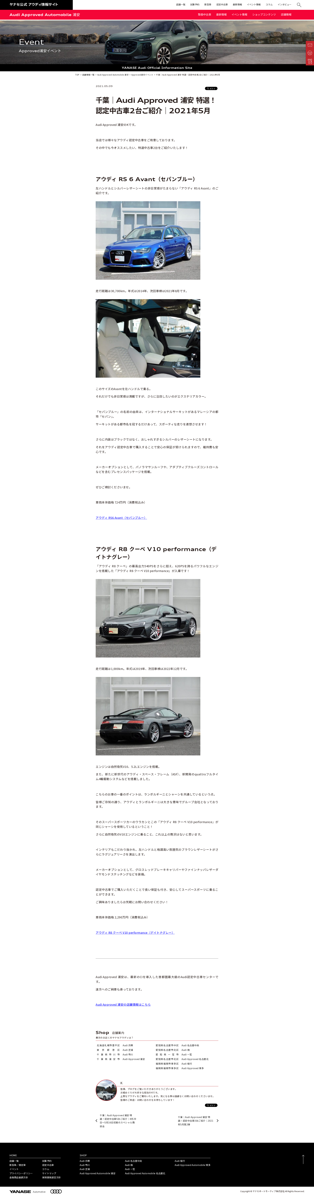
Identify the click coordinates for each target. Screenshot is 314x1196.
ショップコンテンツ (264, 14)
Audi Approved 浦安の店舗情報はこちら (123, 1004)
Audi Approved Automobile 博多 (192, 1165)
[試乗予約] (310, 53)
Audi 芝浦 (85, 1169)
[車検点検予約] (310, 61)
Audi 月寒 (85, 1160)
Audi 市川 (85, 1165)
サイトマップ (49, 1173)
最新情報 (221, 14)
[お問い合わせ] (310, 45)
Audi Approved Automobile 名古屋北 (145, 1173)
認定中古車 (48, 1165)
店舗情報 (286, 14)
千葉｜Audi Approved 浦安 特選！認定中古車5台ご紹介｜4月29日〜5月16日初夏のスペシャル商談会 (118, 1121)
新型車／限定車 (17, 1165)
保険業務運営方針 (51, 1177)
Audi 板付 (180, 1160)
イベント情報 (239, 14)
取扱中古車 (204, 14)
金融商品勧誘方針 (18, 1177)
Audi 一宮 (130, 1169)
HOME (13, 1155)
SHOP (83, 1155)
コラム (45, 1169)
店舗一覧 (14, 1160)
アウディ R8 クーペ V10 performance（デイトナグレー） (135, 932)
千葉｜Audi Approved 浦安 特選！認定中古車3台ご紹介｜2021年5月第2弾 (195, 1120)
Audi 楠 (129, 1165)
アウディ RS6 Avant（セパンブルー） (121, 517)
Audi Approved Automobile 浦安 (44, 14)
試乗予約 (47, 1160)
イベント (14, 1169)
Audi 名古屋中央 (133, 1160)
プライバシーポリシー (21, 1173)
